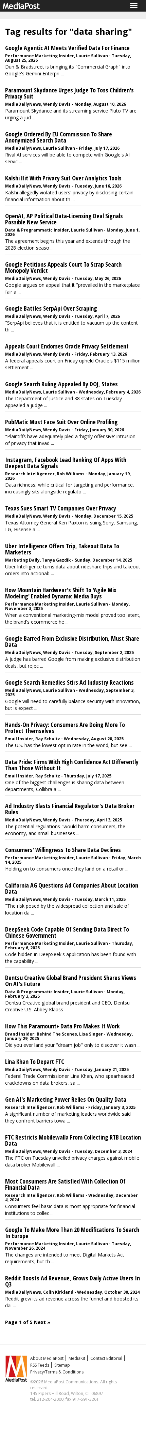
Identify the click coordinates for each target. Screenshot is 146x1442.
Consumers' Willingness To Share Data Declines (63, 850)
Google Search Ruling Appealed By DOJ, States (61, 384)
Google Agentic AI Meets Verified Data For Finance (67, 48)
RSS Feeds (39, 1365)
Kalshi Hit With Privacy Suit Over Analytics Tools (63, 178)
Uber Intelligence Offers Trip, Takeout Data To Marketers (62, 549)
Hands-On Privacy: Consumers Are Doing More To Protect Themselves (65, 728)
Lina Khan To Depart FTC (34, 1061)
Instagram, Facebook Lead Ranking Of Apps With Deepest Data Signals (65, 463)
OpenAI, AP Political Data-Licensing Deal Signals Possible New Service (64, 219)
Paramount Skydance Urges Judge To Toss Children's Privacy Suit (69, 93)
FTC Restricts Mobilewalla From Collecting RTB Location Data (73, 1140)
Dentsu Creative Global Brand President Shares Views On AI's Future (70, 981)
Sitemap (62, 1365)
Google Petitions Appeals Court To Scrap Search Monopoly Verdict (63, 267)
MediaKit (77, 1358)
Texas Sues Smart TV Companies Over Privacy (60, 508)
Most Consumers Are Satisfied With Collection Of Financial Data (65, 1184)
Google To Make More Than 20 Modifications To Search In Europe (72, 1233)
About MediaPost (46, 1358)
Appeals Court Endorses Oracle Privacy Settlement (67, 346)
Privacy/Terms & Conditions (57, 1372)
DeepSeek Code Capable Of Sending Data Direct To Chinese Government (67, 932)
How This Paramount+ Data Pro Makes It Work (62, 1026)
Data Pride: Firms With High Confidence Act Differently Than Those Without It (72, 765)
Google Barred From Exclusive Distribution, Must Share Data (72, 641)
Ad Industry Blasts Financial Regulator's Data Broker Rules (69, 809)
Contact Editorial (106, 1358)
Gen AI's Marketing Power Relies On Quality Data (65, 1099)
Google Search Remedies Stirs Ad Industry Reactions (69, 682)
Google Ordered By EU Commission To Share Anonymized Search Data (58, 137)
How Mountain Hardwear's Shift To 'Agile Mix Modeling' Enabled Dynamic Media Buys (60, 593)
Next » (42, 1322)
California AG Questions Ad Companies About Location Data (71, 888)
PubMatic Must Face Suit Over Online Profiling (61, 422)
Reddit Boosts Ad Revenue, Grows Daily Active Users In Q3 (72, 1281)
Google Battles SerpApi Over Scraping (51, 308)
